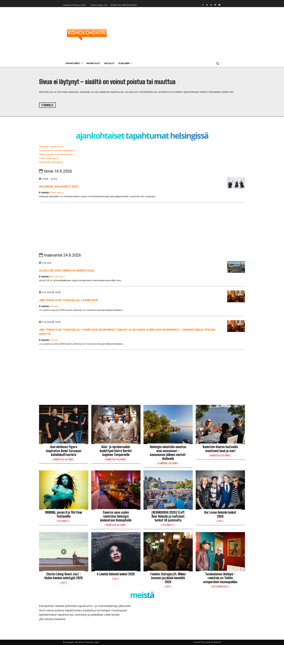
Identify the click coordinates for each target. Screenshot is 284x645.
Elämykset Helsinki (167, 463)
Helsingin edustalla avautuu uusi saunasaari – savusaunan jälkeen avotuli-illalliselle (168, 453)
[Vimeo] (215, 5)
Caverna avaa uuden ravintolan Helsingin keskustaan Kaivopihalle (115, 516)
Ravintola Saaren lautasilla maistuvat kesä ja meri (220, 449)
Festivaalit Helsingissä (51, 162)
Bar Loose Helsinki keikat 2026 (220, 514)
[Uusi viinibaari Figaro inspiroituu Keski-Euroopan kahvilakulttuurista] (63, 424)
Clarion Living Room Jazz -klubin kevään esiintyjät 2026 (64, 576)
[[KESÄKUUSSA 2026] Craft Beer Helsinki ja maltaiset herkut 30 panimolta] (168, 490)
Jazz (220, 521)
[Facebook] (203, 5)
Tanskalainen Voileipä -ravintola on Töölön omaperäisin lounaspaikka (220, 578)
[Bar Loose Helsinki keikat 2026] (220, 490)
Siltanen (53, 306)
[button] (217, 63)
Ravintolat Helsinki (63, 459)
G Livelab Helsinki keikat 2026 (116, 574)
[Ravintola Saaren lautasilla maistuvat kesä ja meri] (220, 424)
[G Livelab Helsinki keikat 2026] (116, 551)
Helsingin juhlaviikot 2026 (58, 186)
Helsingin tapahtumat (51, 146)
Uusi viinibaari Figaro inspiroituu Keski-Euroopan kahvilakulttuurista (63, 451)
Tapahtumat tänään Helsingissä (57, 150)
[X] (211, 5)
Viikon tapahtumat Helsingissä (55, 154)
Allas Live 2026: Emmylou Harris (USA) (66, 270)
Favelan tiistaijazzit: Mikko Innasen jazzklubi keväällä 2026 (168, 578)
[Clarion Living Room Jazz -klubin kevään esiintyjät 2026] (63, 551)
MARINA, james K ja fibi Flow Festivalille (63, 514)
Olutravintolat (219, 586)
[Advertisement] (165, 34)
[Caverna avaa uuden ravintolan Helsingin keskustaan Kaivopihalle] (116, 490)
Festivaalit (63, 521)
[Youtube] (219, 5)
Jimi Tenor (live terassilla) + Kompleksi (68, 300)
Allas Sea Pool (57, 276)
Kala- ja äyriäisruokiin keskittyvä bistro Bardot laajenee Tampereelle (116, 451)
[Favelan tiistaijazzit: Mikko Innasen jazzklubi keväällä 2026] (168, 551)
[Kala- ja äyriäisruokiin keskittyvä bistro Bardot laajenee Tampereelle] (116, 424)
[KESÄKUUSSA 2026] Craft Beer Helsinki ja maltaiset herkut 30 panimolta (168, 516)
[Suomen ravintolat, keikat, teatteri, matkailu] (86, 35)
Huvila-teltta (56, 192)
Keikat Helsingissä (49, 158)
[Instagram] (207, 5)
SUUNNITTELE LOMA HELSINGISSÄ (207, 642)
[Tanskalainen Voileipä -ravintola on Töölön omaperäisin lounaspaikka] (220, 551)
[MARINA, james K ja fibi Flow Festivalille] (63, 490)
